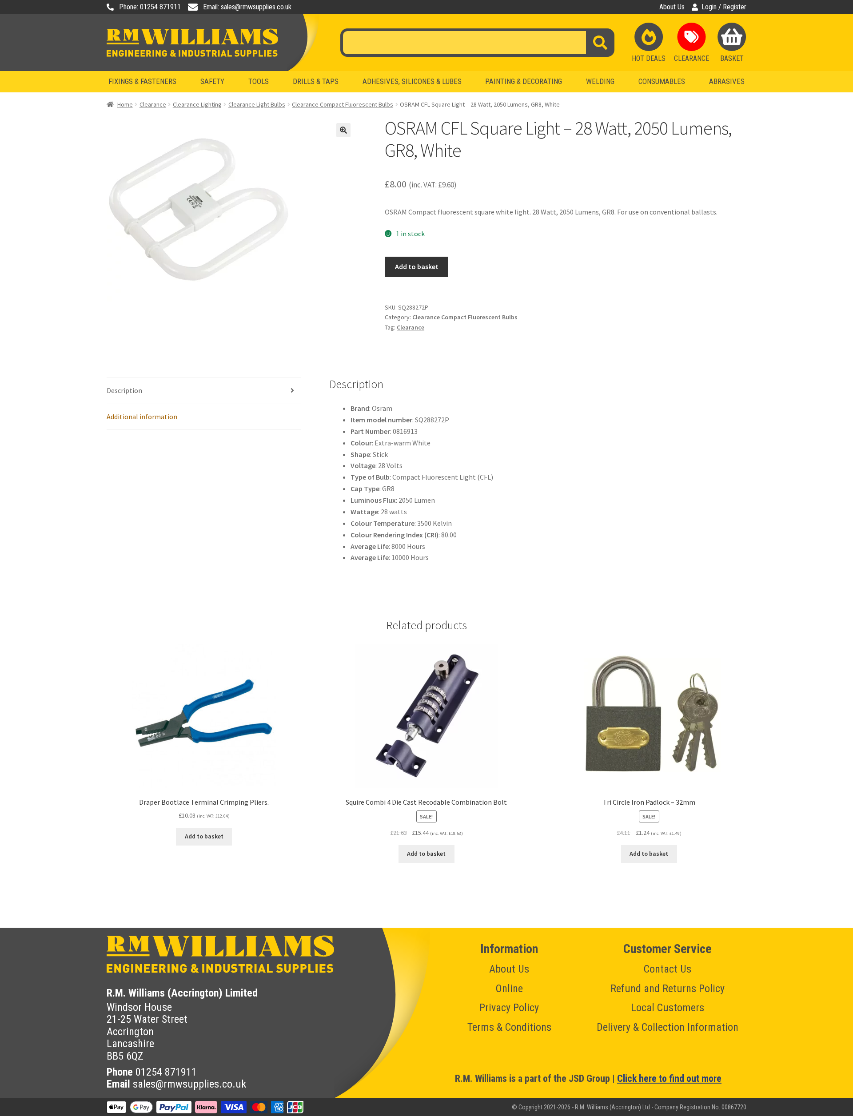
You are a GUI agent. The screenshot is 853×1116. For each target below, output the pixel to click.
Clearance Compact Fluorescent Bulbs (342, 104)
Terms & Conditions (509, 1027)
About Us (672, 7)
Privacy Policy (509, 1007)
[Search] (600, 42)
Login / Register (724, 7)
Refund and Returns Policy (667, 988)
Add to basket (416, 266)
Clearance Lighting (197, 104)
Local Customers (667, 1007)
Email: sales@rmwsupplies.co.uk (247, 7)
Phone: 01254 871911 (150, 7)
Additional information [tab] (142, 416)
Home (125, 104)
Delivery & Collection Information (667, 1027)
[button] (343, 130)
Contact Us (667, 969)
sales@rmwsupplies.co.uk (189, 1084)
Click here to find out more (669, 1078)
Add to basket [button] (204, 836)
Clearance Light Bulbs (256, 104)
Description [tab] (124, 390)
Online (509, 988)
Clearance (153, 104)
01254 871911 (166, 1072)
